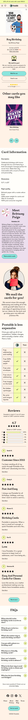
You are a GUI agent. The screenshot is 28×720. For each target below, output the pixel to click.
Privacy (11, 702)
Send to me (13, 78)
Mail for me (14, 73)
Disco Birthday (14, 127)
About (11, 701)
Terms (22, 701)
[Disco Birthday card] (14, 114)
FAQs (17, 686)
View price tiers (14, 51)
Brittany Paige (15, 43)
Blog (17, 702)
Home (5, 701)
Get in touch (14, 708)
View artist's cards (9, 256)
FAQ (17, 701)
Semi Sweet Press (14, 129)
